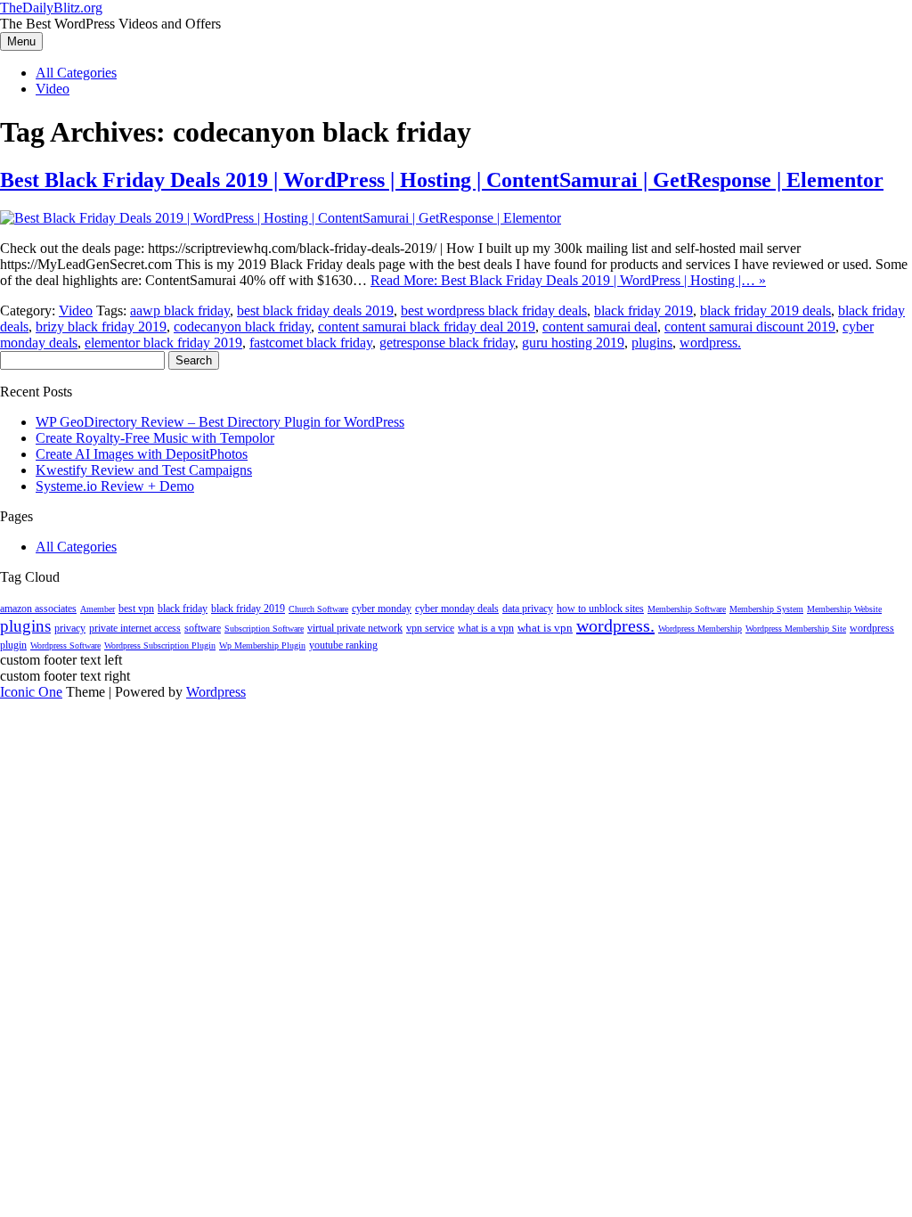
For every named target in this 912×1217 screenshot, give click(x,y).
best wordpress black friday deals (494, 310)
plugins (651, 342)
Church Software (318, 609)
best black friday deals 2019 (315, 310)
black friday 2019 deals (765, 310)
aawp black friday (180, 310)
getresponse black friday (447, 342)
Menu (21, 41)
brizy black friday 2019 (101, 326)
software (202, 628)
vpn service (430, 628)
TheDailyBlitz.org (51, 7)
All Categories (76, 72)
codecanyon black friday (242, 326)
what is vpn (545, 627)
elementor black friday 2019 (163, 342)
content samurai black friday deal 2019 (426, 326)
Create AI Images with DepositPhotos (142, 453)
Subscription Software (264, 628)
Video (52, 88)
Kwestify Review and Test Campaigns (144, 470)
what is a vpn (486, 628)
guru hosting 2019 (573, 342)
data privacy (527, 608)
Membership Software (686, 609)
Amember (97, 609)
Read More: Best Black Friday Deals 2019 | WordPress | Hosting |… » (568, 280)
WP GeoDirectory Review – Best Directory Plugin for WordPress (220, 421)
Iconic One (31, 691)
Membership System (766, 609)
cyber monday (381, 608)
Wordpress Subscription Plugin (160, 645)
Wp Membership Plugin (262, 645)
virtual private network (355, 628)
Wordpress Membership (700, 628)
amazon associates (38, 608)
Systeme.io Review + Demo (115, 486)
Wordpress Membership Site (795, 628)
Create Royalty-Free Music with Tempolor (155, 437)
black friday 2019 (643, 310)
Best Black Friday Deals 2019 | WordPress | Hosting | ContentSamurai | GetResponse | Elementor (442, 180)
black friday (183, 608)
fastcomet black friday (310, 342)
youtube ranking (343, 645)
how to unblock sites (600, 608)
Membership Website (844, 609)
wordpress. (710, 342)
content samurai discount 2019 (749, 326)
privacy (70, 628)
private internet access (135, 628)
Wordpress (216, 691)
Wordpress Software (65, 645)
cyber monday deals (457, 608)
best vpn (136, 608)
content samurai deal (599, 326)
